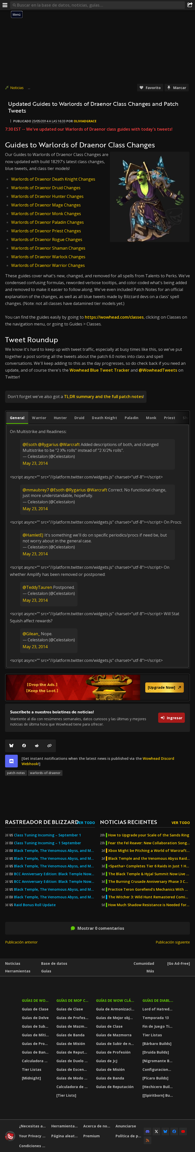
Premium (91, 1135)
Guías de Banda (36, 1052)
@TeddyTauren (37, 587)
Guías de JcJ (106, 1060)
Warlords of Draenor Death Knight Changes (53, 179)
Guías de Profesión (36, 1043)
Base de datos (54, 963)
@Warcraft (69, 444)
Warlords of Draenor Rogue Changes (46, 239)
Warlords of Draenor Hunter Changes (47, 196)
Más (150, 971)
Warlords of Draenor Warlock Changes (48, 257)
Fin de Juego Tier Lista (158, 1026)
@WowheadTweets (158, 370)
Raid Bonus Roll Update (35, 905)
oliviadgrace (85, 121)
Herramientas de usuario (65, 1126)
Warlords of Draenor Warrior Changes (48, 265)
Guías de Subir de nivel (36, 1026)
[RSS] (147, 1140)
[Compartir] (190, 5)
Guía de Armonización (116, 1009)
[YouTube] (183, 1131)
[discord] (11, 761)
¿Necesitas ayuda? (33, 1126)
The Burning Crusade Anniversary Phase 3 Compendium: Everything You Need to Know (149, 881)
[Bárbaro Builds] (156, 1043)
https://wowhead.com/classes (114, 317)
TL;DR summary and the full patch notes (103, 396)
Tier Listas (31, 1069)
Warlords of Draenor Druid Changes (45, 188)
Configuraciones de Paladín (158, 1069)
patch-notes (16, 773)
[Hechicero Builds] (158, 1086)
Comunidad (144, 963)
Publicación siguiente (173, 942)
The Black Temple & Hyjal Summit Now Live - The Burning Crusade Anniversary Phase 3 (149, 874)
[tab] (17, 417)
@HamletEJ (33, 535)
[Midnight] (31, 1078)
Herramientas (17, 971)
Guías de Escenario (73, 1069)
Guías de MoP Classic (73, 1000)
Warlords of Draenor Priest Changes (46, 231)
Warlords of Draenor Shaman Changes (48, 248)
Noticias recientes (128, 822)
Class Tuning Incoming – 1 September (47, 843)
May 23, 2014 (35, 463)
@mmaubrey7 (36, 490)
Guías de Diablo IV (158, 1000)
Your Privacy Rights (33, 1135)
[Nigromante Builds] (158, 1060)
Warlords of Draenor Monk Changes (46, 213)
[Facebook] (24, 746)
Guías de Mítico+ (36, 1035)
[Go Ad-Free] (178, 963)
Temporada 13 (155, 1017)
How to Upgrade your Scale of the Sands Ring (148, 835)
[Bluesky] (11, 746)
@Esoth (30, 444)
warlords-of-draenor (45, 773)
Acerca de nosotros (97, 1126)
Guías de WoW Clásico (116, 1000)
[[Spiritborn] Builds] (158, 1095)
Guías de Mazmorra (73, 1026)
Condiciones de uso (33, 1145)
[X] (156, 1131)
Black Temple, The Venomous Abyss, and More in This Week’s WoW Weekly (54, 866)
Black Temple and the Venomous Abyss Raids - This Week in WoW (149, 858)
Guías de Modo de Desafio (73, 1078)
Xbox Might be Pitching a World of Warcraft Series (149, 850)
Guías (46, 971)
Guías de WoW (35, 1000)
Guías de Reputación (73, 1052)
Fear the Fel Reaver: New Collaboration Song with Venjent (149, 843)
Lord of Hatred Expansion (158, 1009)
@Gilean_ (31, 634)
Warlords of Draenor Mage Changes (46, 205)
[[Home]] (10, 1139)
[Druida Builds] (155, 1052)
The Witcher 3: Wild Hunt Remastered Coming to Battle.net (149, 897)
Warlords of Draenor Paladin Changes (47, 222)
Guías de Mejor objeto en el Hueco (116, 1017)
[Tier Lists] (66, 1095)
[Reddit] (36, 746)
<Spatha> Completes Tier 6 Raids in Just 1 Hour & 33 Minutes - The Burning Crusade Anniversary (149, 866)
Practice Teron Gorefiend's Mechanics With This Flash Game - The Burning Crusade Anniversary (149, 889)
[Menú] (5, 5)
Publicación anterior (21, 942)
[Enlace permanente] (49, 746)
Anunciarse (126, 1126)
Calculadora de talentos (36, 1060)
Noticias (17, 87)
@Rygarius (48, 444)
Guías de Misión (70, 1043)
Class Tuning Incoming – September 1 (47, 835)
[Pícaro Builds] (155, 1078)
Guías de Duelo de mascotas (73, 1060)
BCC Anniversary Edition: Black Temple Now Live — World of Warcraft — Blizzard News (54, 874)
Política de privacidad (130, 1135)
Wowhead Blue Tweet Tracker (99, 370)
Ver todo (86, 822)
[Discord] (147, 1131)
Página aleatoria (65, 1135)
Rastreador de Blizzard (42, 822)
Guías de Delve (35, 1017)
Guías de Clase (35, 1009)
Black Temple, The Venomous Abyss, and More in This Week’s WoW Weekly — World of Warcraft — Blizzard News (54, 850)
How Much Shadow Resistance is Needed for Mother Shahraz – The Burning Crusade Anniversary (149, 905)
